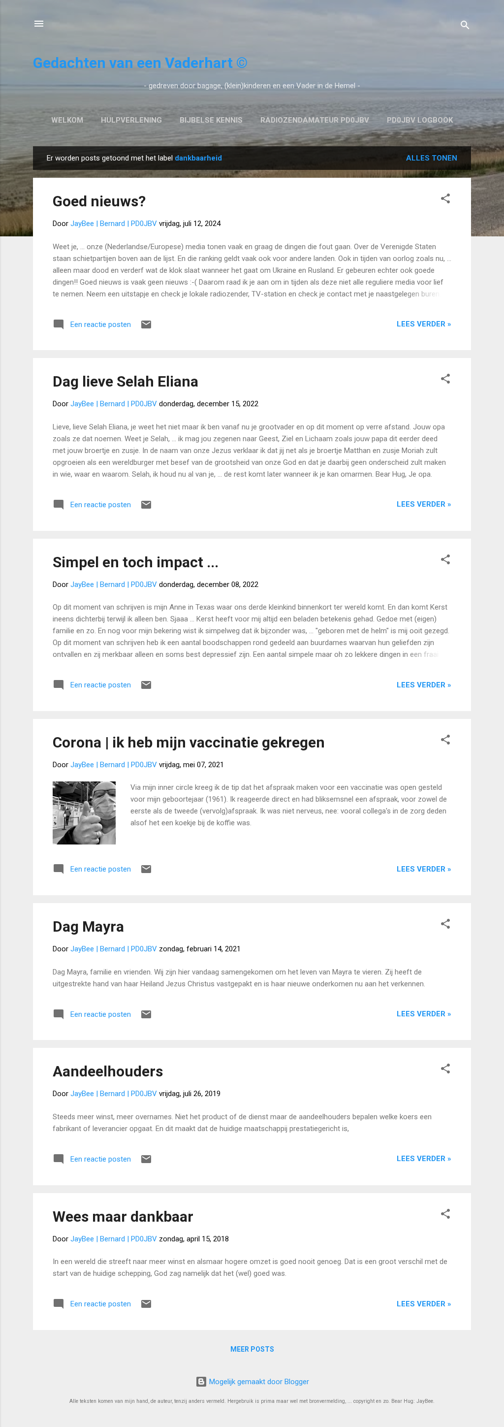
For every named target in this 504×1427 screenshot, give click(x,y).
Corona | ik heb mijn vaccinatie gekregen (189, 742)
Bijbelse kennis (211, 120)
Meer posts (252, 1349)
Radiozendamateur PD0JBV (314, 120)
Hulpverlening (131, 120)
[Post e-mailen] (146, 328)
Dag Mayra (88, 926)
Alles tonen (431, 158)
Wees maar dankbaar (123, 1216)
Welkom (67, 120)
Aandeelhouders (108, 1071)
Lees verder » (424, 324)
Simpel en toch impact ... (136, 562)
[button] (445, 200)
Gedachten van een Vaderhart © (140, 62)
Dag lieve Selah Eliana (125, 381)
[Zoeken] (465, 27)
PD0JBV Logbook (420, 120)
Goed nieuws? (99, 201)
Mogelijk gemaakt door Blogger (258, 1381)
